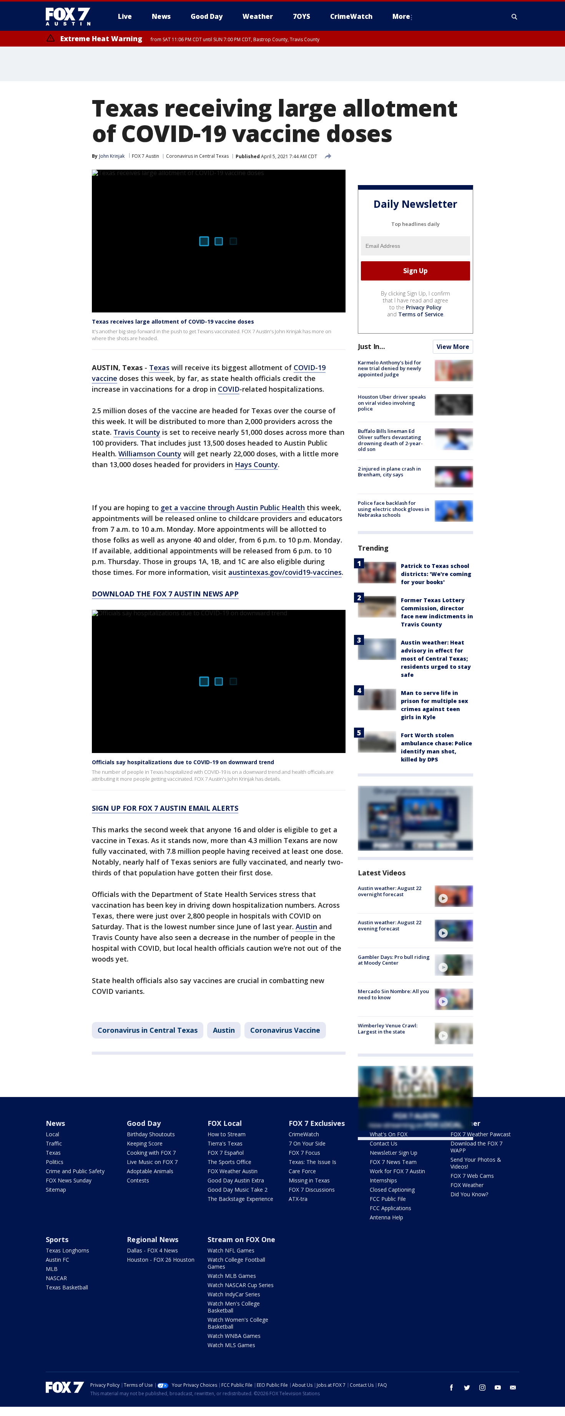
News (55, 1123)
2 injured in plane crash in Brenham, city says (389, 471)
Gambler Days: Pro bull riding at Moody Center (394, 960)
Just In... (371, 346)
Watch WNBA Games (234, 1335)
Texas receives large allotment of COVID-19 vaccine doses (173, 321)
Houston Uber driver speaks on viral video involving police (392, 402)
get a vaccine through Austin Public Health (233, 507)
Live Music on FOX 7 (152, 1162)
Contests (138, 1180)
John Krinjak (112, 156)
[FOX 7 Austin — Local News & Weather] (71, 16)
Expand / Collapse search (514, 16)
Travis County (136, 432)
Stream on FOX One (241, 1239)
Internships (383, 1180)
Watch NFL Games (231, 1250)
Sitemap (56, 1189)
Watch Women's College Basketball (238, 1323)
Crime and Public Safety (75, 1171)
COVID (228, 389)
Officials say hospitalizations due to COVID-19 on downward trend (183, 762)
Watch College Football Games (236, 1263)
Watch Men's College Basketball (234, 1307)
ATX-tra (298, 1198)
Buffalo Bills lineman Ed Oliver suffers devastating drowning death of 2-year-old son (390, 440)
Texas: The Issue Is (312, 1162)
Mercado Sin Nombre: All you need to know (393, 994)
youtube (498, 1387)
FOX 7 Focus (304, 1152)
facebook (451, 1387)
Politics (54, 1162)
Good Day (144, 1123)
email (513, 1387)
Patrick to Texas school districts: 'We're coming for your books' (436, 574)
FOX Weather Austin (233, 1171)
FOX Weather (467, 1185)
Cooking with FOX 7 (151, 1152)
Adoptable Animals (150, 1171)
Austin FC (57, 1259)
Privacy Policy (424, 307)
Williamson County (149, 453)
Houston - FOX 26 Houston (160, 1259)
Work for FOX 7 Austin (397, 1171)
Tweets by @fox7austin (391, 1149)
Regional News (152, 1239)
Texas (159, 367)
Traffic (54, 1143)
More (401, 16)
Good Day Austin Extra (236, 1180)
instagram (482, 1387)
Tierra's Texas (225, 1143)
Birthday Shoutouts (151, 1134)
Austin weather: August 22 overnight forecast (389, 891)
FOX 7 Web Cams (472, 1175)
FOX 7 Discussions (312, 1189)
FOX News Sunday (68, 1180)
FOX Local (225, 1123)
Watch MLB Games (232, 1275)
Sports (57, 1239)
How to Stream (227, 1134)
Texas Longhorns (67, 1250)
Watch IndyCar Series (234, 1294)
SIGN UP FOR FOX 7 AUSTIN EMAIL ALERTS (165, 808)
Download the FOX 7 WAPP (476, 1147)
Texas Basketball (67, 1287)
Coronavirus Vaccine (285, 1030)
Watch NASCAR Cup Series (241, 1285)
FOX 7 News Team (393, 1162)
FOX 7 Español (226, 1152)
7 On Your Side (307, 1143)
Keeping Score (145, 1143)
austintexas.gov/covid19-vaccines (285, 572)
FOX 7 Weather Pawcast (480, 1134)
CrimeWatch (304, 1134)
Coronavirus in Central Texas (197, 156)
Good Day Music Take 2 (238, 1189)
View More (453, 346)
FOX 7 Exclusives (317, 1123)
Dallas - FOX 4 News (152, 1250)
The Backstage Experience (240, 1198)
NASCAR (56, 1278)
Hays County (256, 464)
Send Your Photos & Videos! (475, 1163)
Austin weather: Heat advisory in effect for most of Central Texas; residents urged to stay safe (436, 658)
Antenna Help (386, 1217)
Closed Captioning (392, 1189)
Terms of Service (420, 314)
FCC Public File (388, 1198)
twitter (467, 1387)
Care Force (302, 1171)
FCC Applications (390, 1208)
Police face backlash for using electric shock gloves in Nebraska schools (393, 508)
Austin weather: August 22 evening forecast (389, 925)
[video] (454, 896)
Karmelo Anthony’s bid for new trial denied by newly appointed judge (389, 368)
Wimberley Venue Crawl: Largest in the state (387, 1028)
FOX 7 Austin (145, 156)
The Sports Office (229, 1162)
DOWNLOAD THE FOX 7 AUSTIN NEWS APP (165, 593)
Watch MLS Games (231, 1345)
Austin (306, 926)
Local (52, 1134)
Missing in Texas (309, 1180)
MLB (52, 1268)
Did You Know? (469, 1194)
